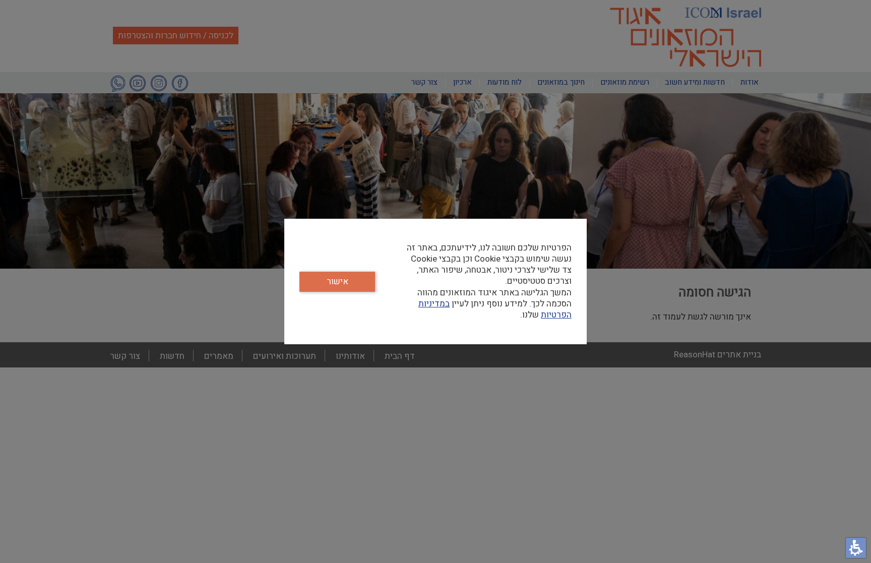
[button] (856, 548)
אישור (337, 281)
